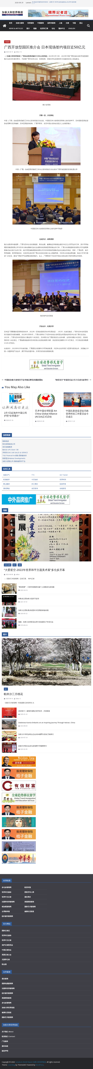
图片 (28, 28)
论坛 (53, 28)
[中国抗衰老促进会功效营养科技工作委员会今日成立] (77, 394)
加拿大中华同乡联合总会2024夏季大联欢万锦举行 (36, 734)
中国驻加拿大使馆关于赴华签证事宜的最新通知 (24, 380)
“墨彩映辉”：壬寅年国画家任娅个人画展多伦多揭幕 (36, 587)
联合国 (4, 964)
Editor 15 (19, 52)
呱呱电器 (5, 441)
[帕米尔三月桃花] (46, 662)
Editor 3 (18, 699)
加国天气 (6, 475)
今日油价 (35, 479)
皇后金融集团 (7, 447)
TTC (33, 475)
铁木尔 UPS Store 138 (10, 450)
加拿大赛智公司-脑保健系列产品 (13, 461)
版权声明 (5, 1051)
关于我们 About (7, 1032)
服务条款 (5, 1046)
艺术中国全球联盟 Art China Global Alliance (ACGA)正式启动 (46, 413)
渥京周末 (27, 897)
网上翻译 (6, 484)
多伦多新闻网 (6, 887)
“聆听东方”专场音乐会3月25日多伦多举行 (71, 380)
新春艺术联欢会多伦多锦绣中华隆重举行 (32, 746)
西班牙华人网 (29, 892)
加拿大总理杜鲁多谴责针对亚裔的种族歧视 (33, 610)
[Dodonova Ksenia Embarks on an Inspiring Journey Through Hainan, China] (9, 724)
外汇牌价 (35, 484)
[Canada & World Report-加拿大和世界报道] (4, 25)
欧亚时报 (27, 887)
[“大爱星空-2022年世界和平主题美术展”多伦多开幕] (46, 537)
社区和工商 (44, 28)
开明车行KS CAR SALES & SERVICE (15, 452)
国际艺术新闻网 (30, 906)
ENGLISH (72, 28)
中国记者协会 (6, 950)
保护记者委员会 (7, 945)
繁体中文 (62, 28)
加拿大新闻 (20, 23)
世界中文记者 (6, 897)
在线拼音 (63, 488)
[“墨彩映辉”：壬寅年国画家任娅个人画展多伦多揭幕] (9, 588)
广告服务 (5, 1041)
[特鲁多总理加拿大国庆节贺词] (9, 600)
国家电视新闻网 (7, 983)
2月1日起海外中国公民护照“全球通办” (15, 414)
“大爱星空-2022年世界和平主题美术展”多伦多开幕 (34, 570)
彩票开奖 (63, 484)
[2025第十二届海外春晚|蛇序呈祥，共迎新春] (9, 713)
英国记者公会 (6, 955)
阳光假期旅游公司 (8, 444)
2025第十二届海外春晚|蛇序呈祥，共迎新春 (34, 711)
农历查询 (35, 488)
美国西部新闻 (29, 902)
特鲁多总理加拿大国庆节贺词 (28, 598)
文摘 (67, 23)
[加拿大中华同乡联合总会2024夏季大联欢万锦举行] (9, 736)
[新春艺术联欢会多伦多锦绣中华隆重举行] (9, 748)
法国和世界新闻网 (8, 902)
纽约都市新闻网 (7, 916)
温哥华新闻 (51, 23)
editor (18, 574)
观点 (81, 23)
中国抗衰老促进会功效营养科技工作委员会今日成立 (77, 413)
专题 (74, 23)
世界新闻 (30, 23)
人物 (60, 23)
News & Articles (16, 28)
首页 (10, 23)
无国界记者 (6, 959)
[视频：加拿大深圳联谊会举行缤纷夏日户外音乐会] (9, 623)
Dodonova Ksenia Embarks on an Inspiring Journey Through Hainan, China (46, 722)
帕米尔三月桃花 (13, 694)
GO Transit (64, 475)
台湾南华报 (6, 911)
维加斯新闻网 (6, 906)
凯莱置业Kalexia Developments (13, 458)
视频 (35, 28)
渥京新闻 (5, 979)
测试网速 (6, 488)
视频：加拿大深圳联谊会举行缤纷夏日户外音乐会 (35, 622)
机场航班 (6, 479)
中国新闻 (40, 23)
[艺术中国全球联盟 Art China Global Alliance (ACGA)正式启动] (46, 394)
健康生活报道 (29, 911)
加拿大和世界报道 (8, 1007)
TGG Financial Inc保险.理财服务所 (14, 455)
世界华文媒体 (6, 892)
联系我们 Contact (8, 1036)
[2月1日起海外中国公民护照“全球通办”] (15, 394)
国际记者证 (6, 930)
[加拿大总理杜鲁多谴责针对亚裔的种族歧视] (9, 612)
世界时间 (63, 479)
